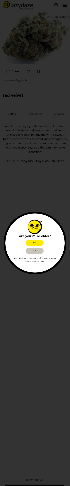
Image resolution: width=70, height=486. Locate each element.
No (34, 250)
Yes (34, 242)
